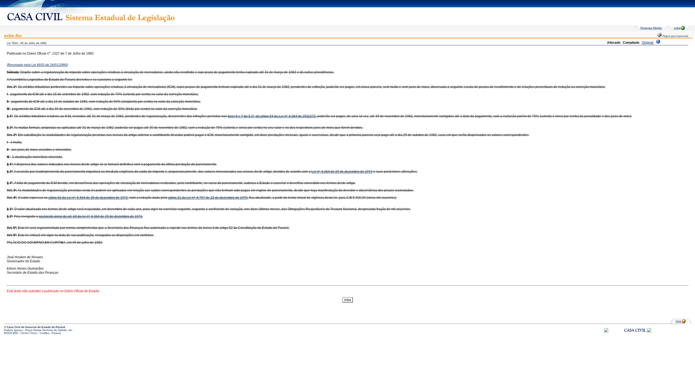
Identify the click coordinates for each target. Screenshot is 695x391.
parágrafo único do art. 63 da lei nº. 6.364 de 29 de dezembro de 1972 (90, 216)
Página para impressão (675, 36)
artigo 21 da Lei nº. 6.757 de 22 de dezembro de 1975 (208, 198)
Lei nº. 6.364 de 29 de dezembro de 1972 (341, 172)
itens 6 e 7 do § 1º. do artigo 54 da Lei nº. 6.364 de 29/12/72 (272, 116)
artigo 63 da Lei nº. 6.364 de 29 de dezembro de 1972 (88, 198)
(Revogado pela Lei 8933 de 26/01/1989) (37, 65)
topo (678, 321)
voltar (677, 27)
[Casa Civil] (635, 335)
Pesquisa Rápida (651, 27)
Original (647, 43)
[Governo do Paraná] (649, 331)
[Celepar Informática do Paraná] (606, 331)
